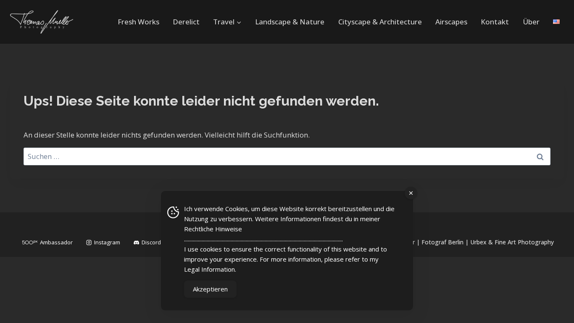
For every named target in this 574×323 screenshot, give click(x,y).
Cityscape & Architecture (380, 21)
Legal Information (209, 269)
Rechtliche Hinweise (213, 229)
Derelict (186, 21)
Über (531, 21)
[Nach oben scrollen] (555, 308)
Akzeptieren (210, 289)
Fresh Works (138, 21)
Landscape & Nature (289, 21)
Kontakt (495, 21)
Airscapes (451, 21)
